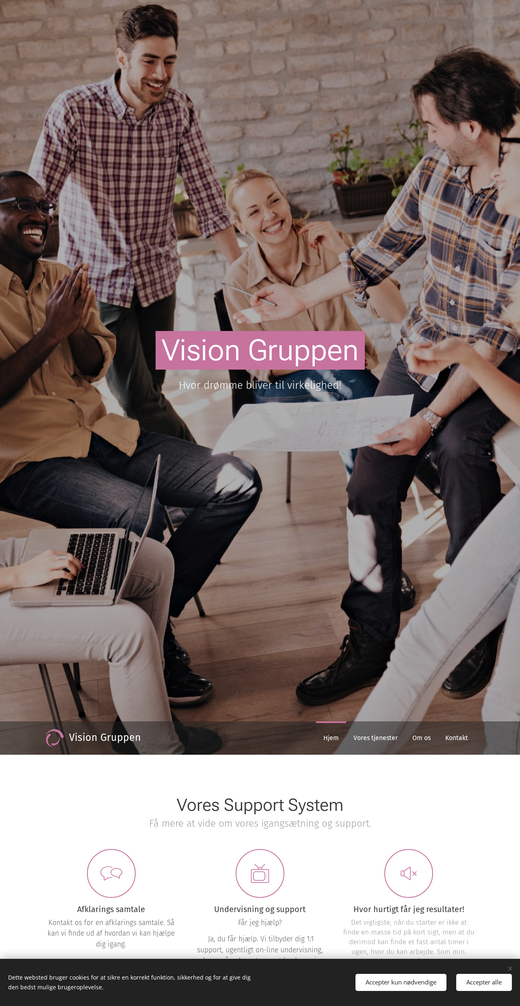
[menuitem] (331, 738)
